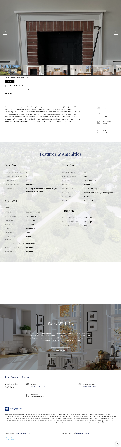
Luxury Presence (22, 433)
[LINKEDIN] (12, 439)
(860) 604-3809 (89, 386)
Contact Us (60, 350)
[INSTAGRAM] (7, 439)
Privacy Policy (82, 433)
